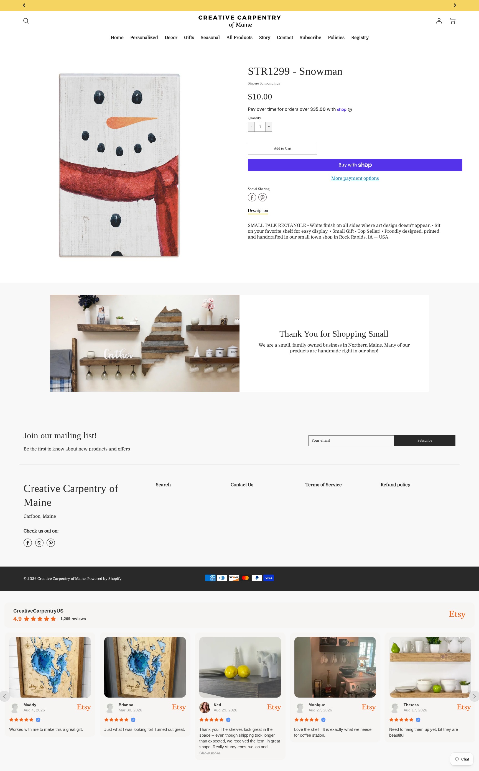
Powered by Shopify (104, 579)
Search (163, 484)
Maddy (29, 705)
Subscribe (310, 37)
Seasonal (210, 37)
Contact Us (242, 484)
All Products (239, 37)
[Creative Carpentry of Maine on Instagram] (39, 544)
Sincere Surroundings (264, 83)
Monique (317, 705)
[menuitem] (117, 38)
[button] (282, 149)
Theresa (411, 705)
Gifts (189, 37)
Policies (336, 37)
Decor (171, 37)
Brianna (125, 705)
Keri (217, 705)
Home (117, 37)
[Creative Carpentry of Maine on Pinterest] (51, 544)
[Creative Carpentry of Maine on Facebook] (28, 544)
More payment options (355, 178)
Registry (360, 37)
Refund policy (395, 484)
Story (264, 37)
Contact (285, 37)
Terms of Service (323, 484)
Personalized (144, 37)
